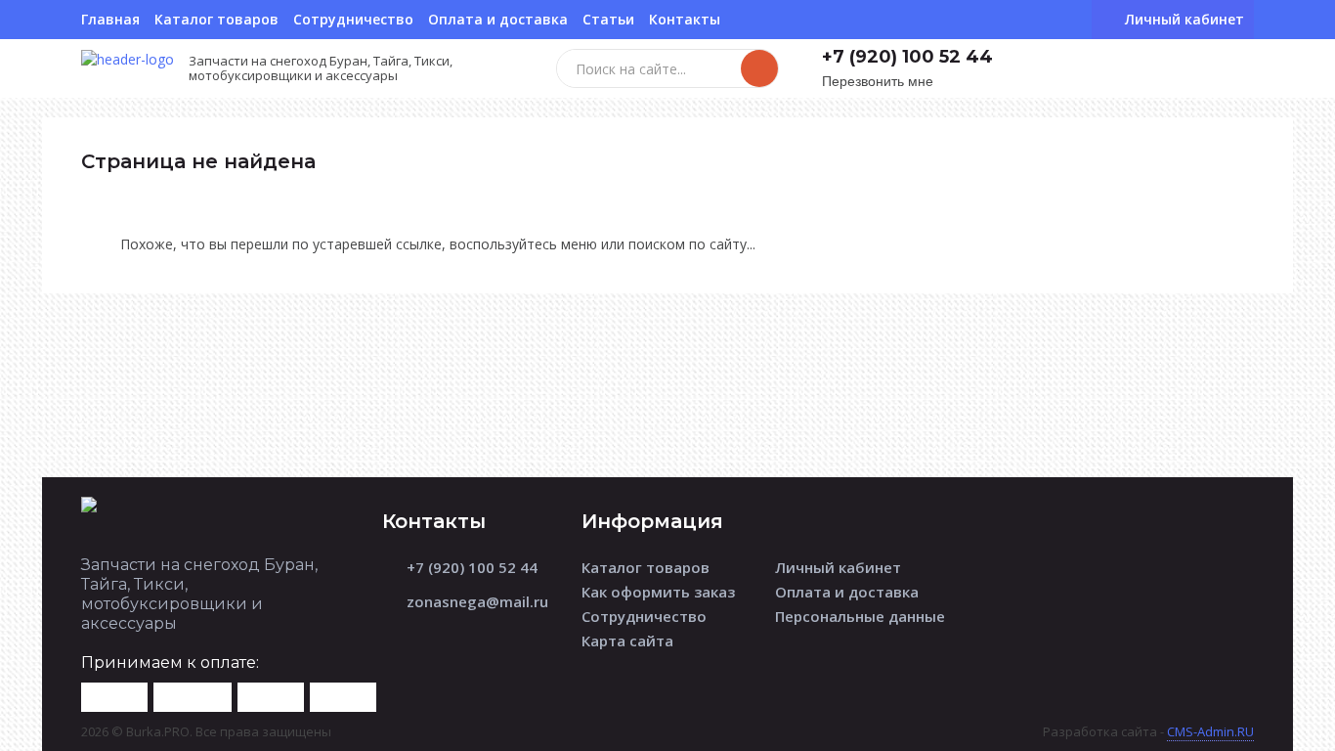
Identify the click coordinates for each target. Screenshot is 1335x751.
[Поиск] (759, 68)
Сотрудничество (353, 19)
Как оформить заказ (658, 591)
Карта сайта (627, 640)
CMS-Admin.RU (1210, 731)
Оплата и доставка (498, 19)
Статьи (608, 19)
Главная (110, 19)
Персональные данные (860, 616)
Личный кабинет (838, 567)
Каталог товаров (216, 19)
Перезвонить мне (877, 81)
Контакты (684, 19)
